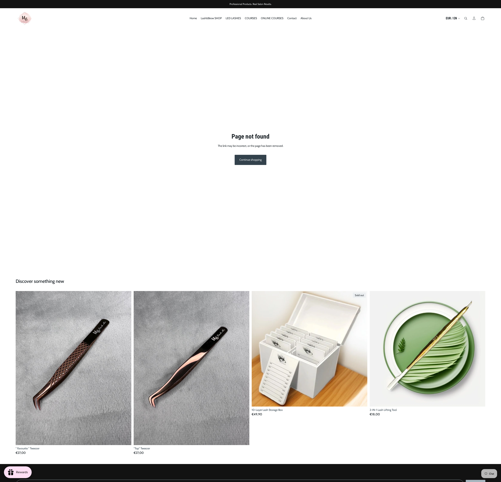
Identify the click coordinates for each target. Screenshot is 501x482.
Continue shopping (250, 159)
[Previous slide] (21, 368)
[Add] (479, 400)
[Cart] (482, 18)
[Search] (465, 18)
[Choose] (125, 439)
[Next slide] (125, 368)
